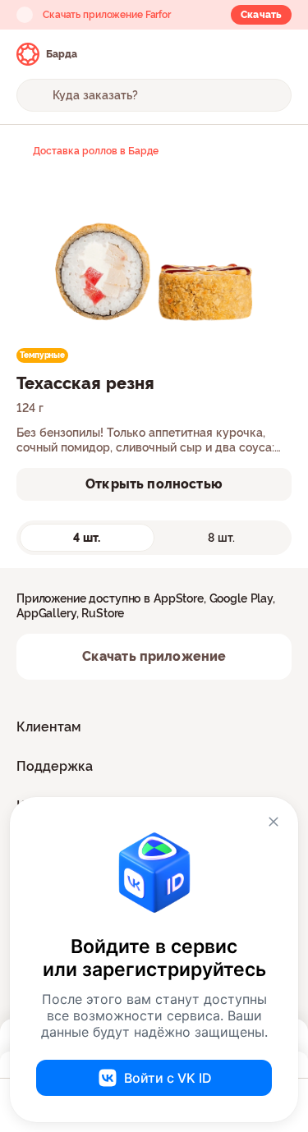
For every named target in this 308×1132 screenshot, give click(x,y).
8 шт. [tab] (221, 537)
